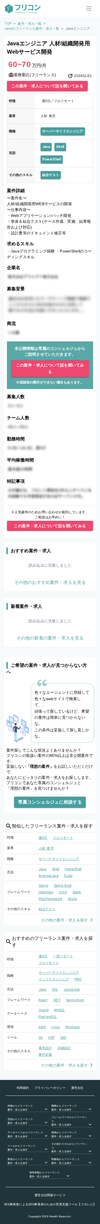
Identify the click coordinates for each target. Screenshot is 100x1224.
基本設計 (45, 1048)
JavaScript (72, 990)
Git (41, 1038)
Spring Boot (63, 886)
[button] (28, 1108)
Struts (72, 899)
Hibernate (46, 892)
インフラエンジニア (54, 979)
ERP (51, 1038)
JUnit (63, 892)
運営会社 (77, 1087)
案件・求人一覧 (29, 24)
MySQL (59, 1010)
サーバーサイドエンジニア (62, 131)
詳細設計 (64, 1048)
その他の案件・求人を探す (64, 920)
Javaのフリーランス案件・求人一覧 (31, 29)
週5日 (43, 838)
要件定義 (45, 1055)
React (43, 1000)
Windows (72, 1027)
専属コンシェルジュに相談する (50, 802)
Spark (76, 892)
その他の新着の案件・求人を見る (50, 638)
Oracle (44, 1010)
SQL (55, 990)
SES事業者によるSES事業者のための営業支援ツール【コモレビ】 (50, 1204)
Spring (43, 886)
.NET (57, 1000)
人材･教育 (46, 848)
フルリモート (63, 838)
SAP (63, 1038)
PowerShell (51, 159)
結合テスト (50, 175)
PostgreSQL (48, 1017)
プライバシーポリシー (50, 1087)
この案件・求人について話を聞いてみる (47, 86)
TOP (7, 24)
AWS (42, 1027)
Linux (55, 1027)
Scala (68, 876)
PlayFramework (50, 899)
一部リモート (63, 956)
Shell (60, 147)
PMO (78, 979)
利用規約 (23, 1087)
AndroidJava (48, 876)
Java (46, 147)
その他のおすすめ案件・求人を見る (50, 582)
